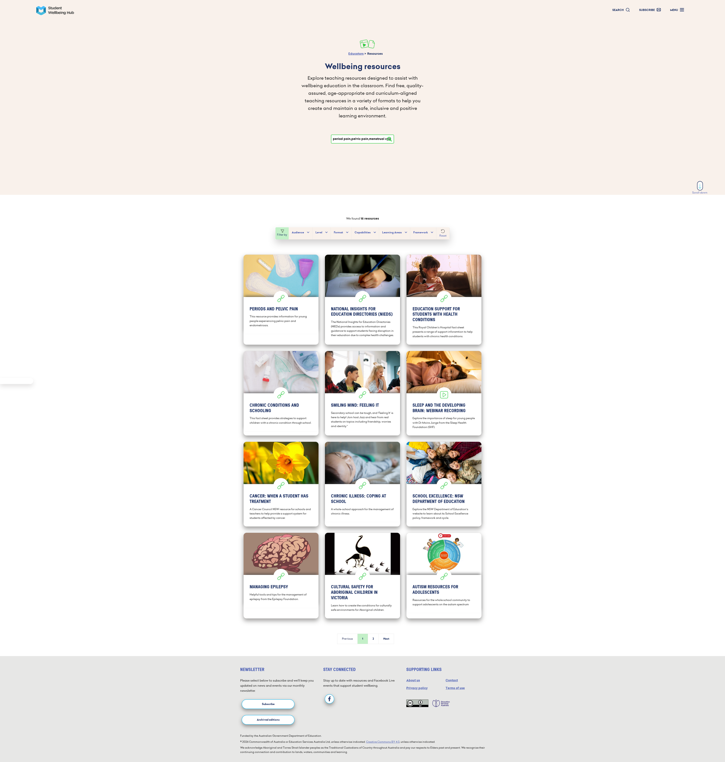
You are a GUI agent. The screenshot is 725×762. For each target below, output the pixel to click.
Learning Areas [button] (392, 232)
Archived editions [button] (268, 720)
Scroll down (699, 192)
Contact (452, 680)
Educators (356, 54)
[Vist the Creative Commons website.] (417, 703)
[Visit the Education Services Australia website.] (439, 703)
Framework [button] (420, 232)
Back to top (700, 748)
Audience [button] (298, 232)
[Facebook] (329, 699)
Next (386, 639)
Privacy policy (417, 688)
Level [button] (318, 232)
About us (413, 680)
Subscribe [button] (268, 704)
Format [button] (338, 232)
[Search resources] (389, 139)
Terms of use (455, 688)
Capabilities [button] (363, 232)
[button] (621, 10)
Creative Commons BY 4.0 (383, 742)
